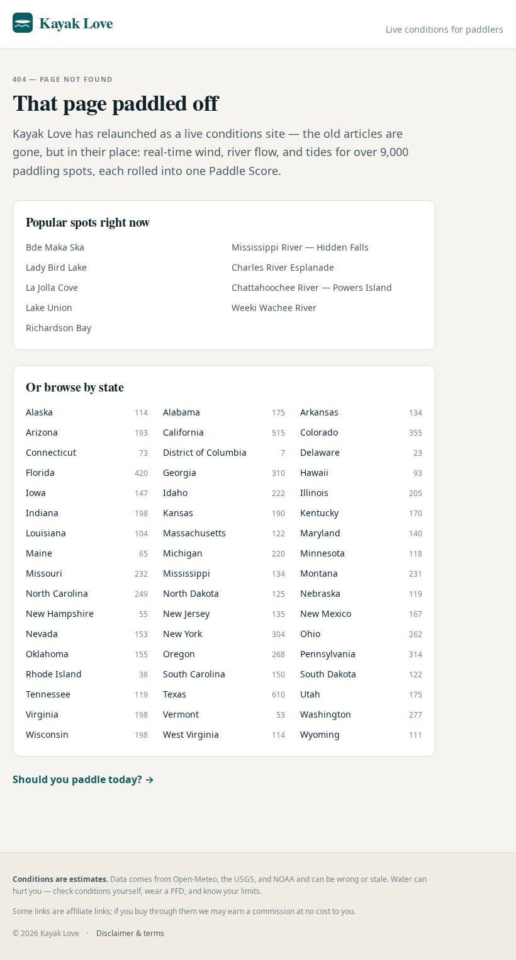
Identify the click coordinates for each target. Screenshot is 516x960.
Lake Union (49, 307)
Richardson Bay (58, 328)
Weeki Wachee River (274, 307)
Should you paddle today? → (83, 779)
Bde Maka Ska (55, 247)
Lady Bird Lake (56, 267)
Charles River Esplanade (283, 267)
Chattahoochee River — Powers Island (312, 287)
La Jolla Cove (52, 287)
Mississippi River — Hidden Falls (300, 247)
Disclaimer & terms (130, 933)
